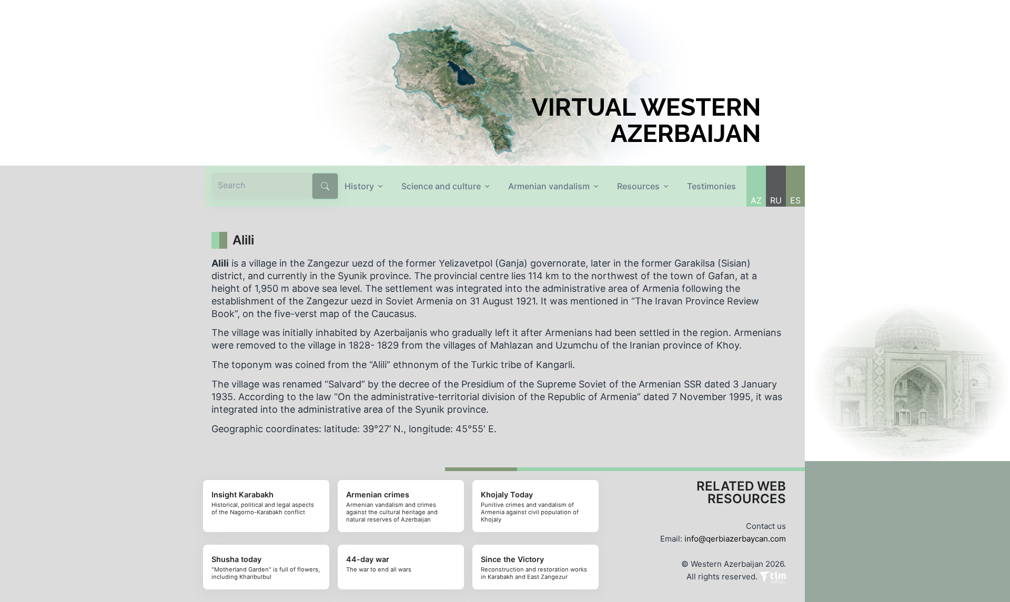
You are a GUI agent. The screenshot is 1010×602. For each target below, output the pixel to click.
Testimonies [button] (711, 186)
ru (776, 200)
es (795, 200)
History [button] (359, 186)
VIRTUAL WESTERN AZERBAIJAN (646, 120)
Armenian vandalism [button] (549, 186)
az (756, 200)
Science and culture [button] (441, 186)
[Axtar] (325, 186)
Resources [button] (638, 186)
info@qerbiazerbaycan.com (735, 539)
